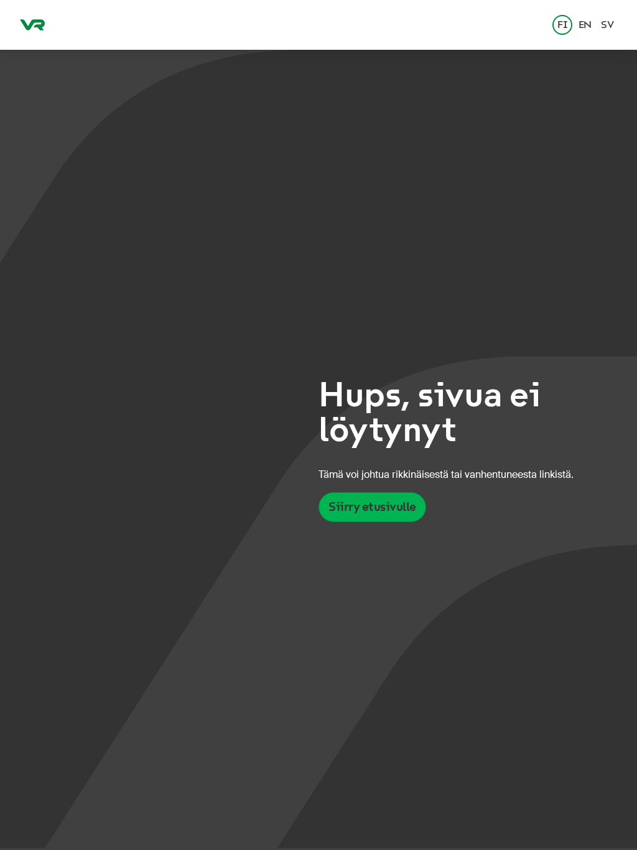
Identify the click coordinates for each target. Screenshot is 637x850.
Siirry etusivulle (372, 507)
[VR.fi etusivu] (32, 24)
